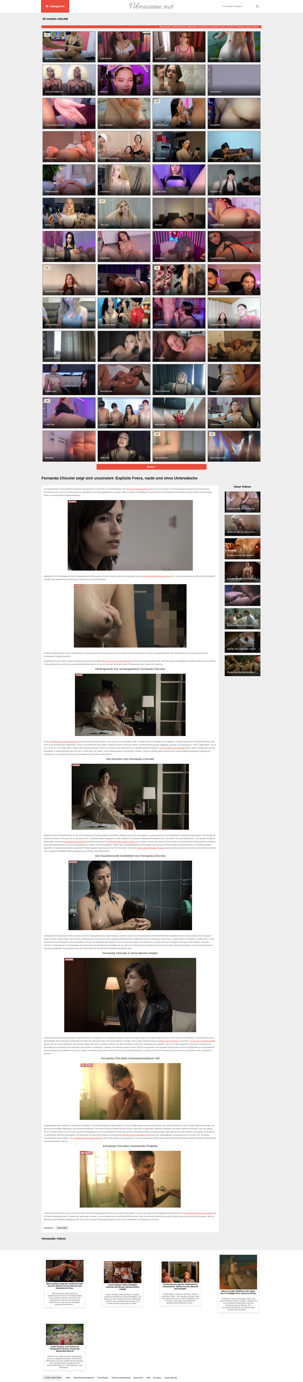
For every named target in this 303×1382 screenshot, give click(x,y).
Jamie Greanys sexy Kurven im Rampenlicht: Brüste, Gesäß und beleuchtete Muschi (64, 1349)
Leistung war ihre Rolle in (169, 1041)
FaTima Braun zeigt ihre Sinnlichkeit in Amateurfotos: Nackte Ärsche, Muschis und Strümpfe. (180, 1286)
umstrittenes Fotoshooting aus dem (88, 1138)
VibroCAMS (62, 1228)
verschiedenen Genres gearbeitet (198, 1213)
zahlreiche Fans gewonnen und (135, 1135)
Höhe (223, 27)
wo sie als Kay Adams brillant (202, 1041)
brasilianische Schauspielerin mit (64, 742)
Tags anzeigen (252, 27)
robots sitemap (170, 1378)
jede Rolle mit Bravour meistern (156, 576)
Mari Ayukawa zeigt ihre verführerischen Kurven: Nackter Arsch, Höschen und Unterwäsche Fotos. (65, 1286)
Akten (68, 1378)
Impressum (138, 1378)
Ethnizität (177, 27)
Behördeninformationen (84, 1378)
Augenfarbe (192, 27)
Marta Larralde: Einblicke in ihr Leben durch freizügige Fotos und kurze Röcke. (238, 1292)
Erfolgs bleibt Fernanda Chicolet (151, 848)
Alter (184, 27)
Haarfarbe (203, 27)
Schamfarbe (214, 27)
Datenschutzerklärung (121, 1378)
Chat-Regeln (102, 1378)
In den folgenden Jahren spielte (121, 842)
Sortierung (239, 27)
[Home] (151, 6)
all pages (157, 1378)
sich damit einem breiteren (75, 842)
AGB (148, 1378)
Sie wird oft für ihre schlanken (172, 748)
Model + (151, 467)
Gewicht (230, 27)
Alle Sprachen (165, 27)
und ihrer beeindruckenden (137, 489)
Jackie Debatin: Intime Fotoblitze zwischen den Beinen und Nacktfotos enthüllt (122, 1287)
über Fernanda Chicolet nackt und (116, 661)
